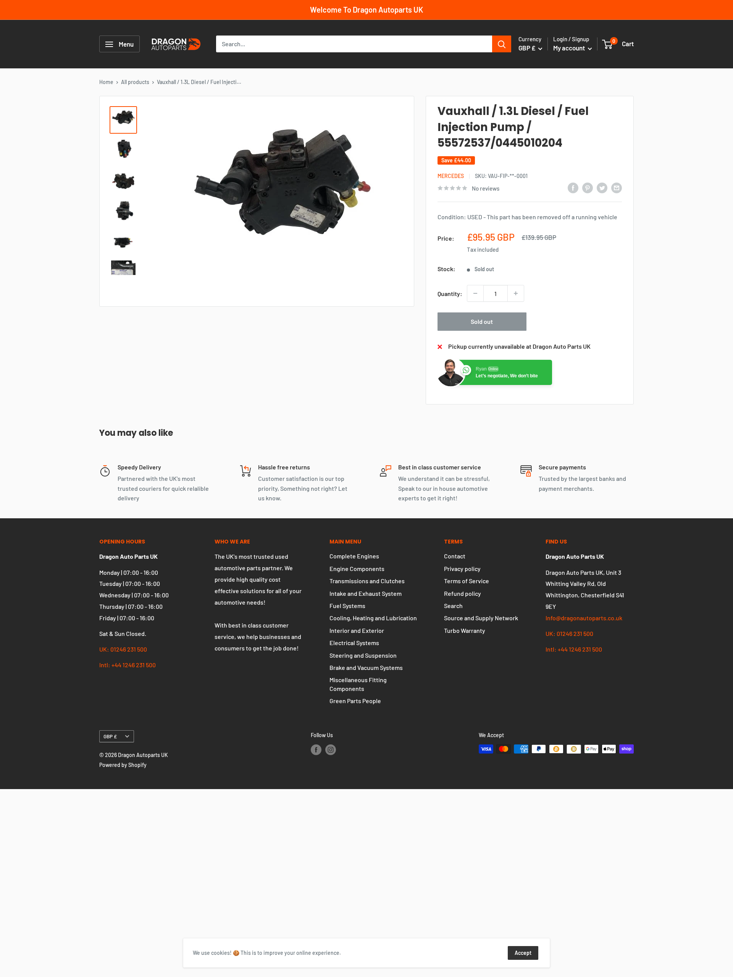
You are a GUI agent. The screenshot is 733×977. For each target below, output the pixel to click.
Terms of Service (466, 580)
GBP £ (110, 736)
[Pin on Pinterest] (587, 187)
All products (135, 82)
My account (569, 48)
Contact (454, 556)
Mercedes (451, 176)
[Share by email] (616, 187)
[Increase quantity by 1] (516, 293)
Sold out (482, 321)
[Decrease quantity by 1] (475, 293)
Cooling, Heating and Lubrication (373, 617)
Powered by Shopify (123, 765)
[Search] (501, 44)
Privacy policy (462, 568)
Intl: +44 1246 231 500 (127, 664)
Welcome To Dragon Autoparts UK (366, 9)
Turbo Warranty (464, 630)
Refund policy (462, 593)
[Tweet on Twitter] (602, 187)
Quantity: (450, 293)
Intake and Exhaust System (365, 593)
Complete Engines (354, 556)
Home (106, 82)
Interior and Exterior (356, 630)
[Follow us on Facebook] (316, 749)
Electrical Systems (354, 642)
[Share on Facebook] (573, 187)
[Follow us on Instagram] (330, 749)
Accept (523, 953)
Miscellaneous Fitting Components (358, 684)
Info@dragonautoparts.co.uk (584, 617)
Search (453, 605)
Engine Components (356, 568)
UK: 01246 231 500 (123, 649)
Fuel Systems (347, 605)
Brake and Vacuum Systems (366, 667)
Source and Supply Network (481, 617)
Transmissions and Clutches (367, 580)
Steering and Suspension (363, 655)
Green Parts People (355, 700)
